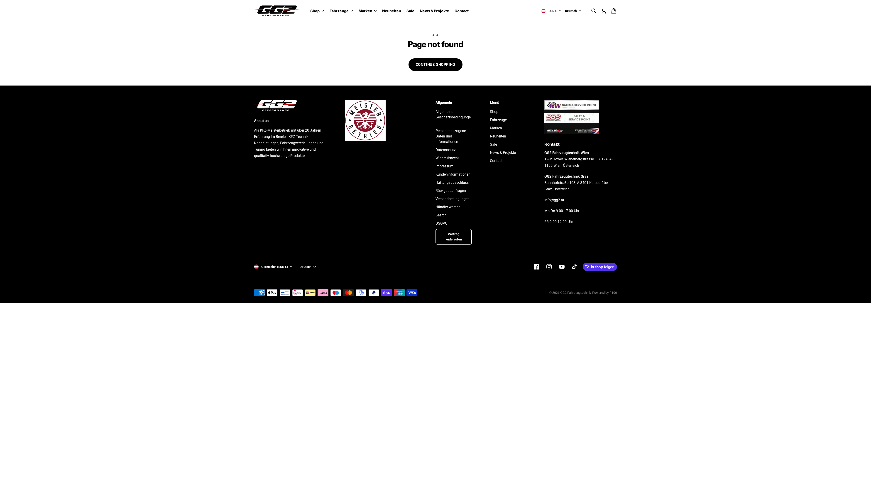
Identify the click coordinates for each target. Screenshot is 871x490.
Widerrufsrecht (447, 158)
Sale (493, 144)
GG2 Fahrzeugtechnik (575, 292)
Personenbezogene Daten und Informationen (451, 136)
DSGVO (442, 223)
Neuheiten (498, 136)
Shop (315, 11)
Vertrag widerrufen (453, 236)
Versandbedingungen (453, 199)
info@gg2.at (554, 200)
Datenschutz (446, 150)
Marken (365, 11)
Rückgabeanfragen (451, 191)
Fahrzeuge (339, 11)
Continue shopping (435, 64)
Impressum (444, 166)
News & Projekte (503, 152)
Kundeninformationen (453, 174)
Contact (496, 161)
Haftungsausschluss (452, 182)
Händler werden (448, 207)
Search (441, 215)
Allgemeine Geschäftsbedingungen (453, 117)
